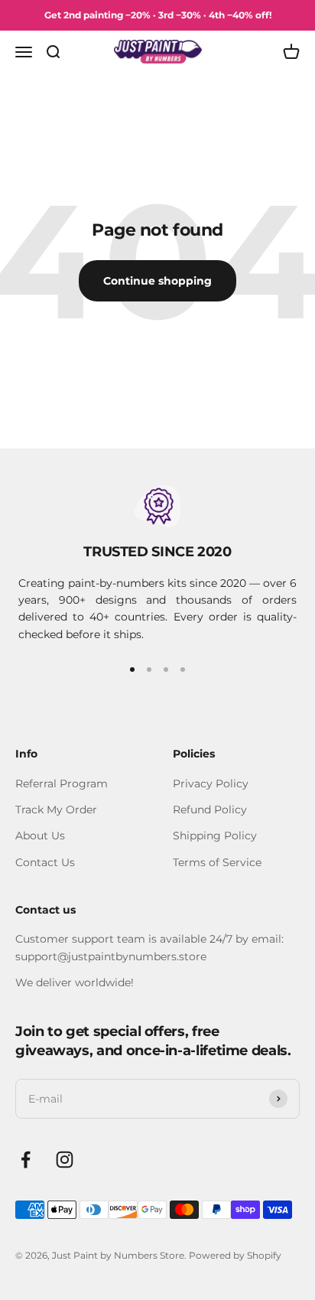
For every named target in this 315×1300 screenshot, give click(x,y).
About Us (40, 835)
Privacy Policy (210, 783)
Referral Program (61, 783)
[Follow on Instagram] (64, 1159)
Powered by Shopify (235, 1255)
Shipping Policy (215, 835)
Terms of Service (217, 862)
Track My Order (56, 809)
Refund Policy (210, 809)
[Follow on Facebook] (25, 1159)
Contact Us (45, 862)
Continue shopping (157, 281)
